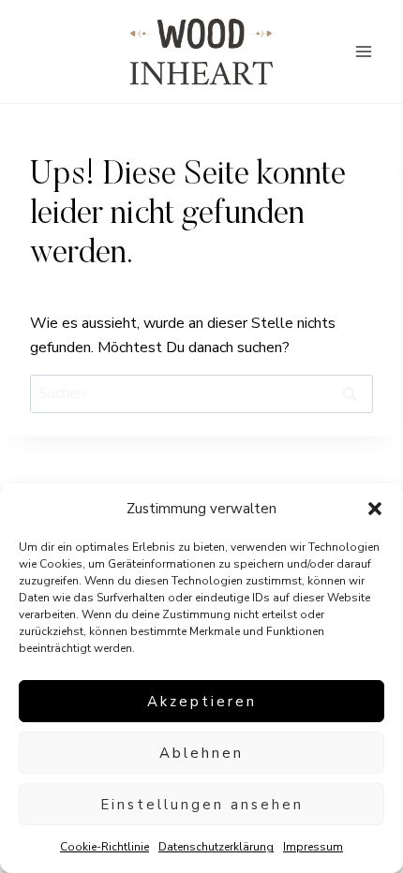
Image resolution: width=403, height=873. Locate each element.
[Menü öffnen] (363, 51)
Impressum (313, 846)
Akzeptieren (202, 701)
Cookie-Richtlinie (104, 846)
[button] (375, 508)
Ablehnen (201, 753)
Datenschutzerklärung (216, 846)
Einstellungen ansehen (202, 804)
